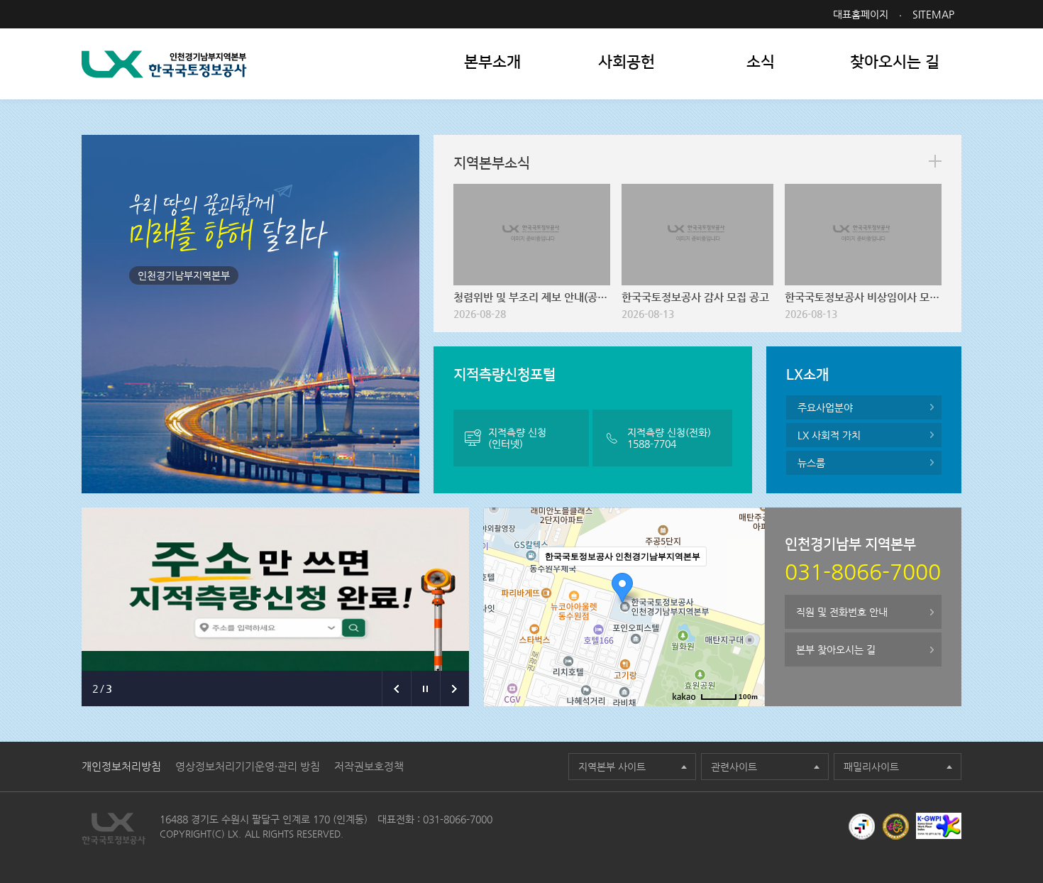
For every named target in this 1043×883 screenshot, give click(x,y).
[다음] (454, 688)
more (935, 161)
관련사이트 (734, 766)
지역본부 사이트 (612, 766)
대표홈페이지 (860, 14)
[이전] (396, 688)
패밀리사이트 (871, 766)
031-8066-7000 (457, 819)
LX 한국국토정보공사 (164, 64)
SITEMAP (933, 14)
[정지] (425, 688)
